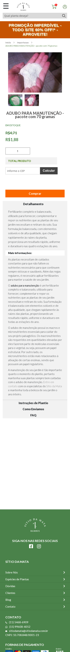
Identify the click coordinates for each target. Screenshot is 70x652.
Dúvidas (10, 586)
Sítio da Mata (54, 386)
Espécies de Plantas (17, 579)
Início (8, 42)
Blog (8, 599)
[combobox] (31, 16)
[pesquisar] (63, 16)
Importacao (23, 42)
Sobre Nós (11, 572)
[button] (16, 104)
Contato (10, 606)
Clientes (10, 592)
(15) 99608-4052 (19, 626)
